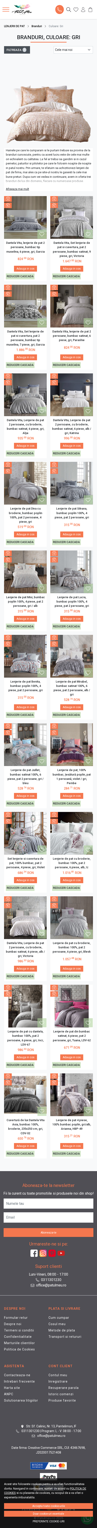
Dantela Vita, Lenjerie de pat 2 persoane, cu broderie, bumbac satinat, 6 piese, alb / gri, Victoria (25, 949)
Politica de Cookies (19, 1349)
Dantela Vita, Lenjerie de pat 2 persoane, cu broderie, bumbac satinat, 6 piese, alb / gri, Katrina (71, 426)
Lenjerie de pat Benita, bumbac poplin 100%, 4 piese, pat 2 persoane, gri (25, 686)
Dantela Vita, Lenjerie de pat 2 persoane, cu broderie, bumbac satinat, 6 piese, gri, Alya (25, 426)
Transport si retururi (64, 1336)
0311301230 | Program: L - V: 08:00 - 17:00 (51, 1431)
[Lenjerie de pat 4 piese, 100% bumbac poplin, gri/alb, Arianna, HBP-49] (71, 1094)
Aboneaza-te (48, 1232)
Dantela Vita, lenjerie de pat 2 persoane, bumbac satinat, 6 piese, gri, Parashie (71, 336)
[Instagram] (43, 1253)
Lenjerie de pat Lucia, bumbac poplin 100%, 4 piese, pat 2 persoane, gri (72, 601)
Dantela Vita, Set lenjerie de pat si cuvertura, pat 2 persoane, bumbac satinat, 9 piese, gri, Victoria (72, 249)
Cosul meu (57, 1324)
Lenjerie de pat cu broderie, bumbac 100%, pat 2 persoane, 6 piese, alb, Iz (71, 863)
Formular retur (16, 1317)
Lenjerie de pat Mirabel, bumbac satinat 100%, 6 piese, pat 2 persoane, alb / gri (71, 688)
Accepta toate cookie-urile (48, 1506)
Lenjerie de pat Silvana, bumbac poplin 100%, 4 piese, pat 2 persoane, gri (72, 513)
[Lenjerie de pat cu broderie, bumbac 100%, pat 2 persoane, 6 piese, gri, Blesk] (71, 917)
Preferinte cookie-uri (49, 1521)
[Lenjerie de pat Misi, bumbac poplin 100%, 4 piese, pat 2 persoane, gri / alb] (25, 571)
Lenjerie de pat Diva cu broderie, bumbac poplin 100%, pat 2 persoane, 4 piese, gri (25, 515)
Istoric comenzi (61, 1394)
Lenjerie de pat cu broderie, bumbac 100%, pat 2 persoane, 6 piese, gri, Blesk (72, 947)
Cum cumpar (58, 1317)
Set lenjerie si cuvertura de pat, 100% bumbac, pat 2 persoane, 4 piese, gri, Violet (25, 863)
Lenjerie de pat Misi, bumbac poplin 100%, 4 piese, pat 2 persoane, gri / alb (25, 601)
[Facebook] (34, 1253)
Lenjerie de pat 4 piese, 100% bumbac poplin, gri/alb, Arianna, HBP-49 (71, 1124)
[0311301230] (59, 9)
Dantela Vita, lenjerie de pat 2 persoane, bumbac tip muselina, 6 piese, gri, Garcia (25, 247)
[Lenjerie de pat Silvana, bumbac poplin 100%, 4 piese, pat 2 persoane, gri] (71, 483)
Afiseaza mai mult (17, 189)
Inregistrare (58, 1381)
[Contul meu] (83, 9)
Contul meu (57, 1375)
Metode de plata (61, 1330)
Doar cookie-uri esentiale (48, 1513)
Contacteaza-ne (17, 1375)
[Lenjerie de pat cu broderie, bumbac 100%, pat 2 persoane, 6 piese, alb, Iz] (71, 833)
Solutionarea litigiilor (21, 1400)
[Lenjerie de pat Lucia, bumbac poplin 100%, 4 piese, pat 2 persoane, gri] (71, 571)
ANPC (8, 1394)
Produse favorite (62, 1400)
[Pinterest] (53, 1253)
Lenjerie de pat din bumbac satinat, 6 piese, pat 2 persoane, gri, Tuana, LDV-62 (72, 1036)
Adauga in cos (25, 268)
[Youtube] (62, 1253)
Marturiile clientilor (19, 1343)
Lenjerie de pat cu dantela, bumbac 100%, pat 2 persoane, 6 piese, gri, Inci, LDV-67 (25, 1038)
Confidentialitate (18, 1336)
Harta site (12, 1388)
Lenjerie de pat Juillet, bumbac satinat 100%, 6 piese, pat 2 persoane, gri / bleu (25, 776)
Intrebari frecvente (19, 1381)
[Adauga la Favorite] (41, 234)
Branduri (37, 26)
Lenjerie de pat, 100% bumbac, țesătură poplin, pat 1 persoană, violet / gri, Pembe (72, 776)
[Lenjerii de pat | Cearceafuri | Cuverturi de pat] (23, 9)
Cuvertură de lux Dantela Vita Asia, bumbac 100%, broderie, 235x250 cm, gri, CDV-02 (25, 1126)
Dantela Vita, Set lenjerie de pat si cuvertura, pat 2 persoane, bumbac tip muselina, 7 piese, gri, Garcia (25, 338)
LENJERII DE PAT (14, 26)
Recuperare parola (63, 1388)
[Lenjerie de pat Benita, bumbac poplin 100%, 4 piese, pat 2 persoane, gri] (25, 656)
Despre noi (12, 1324)
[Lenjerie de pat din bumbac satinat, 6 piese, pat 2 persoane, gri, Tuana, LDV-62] (71, 1006)
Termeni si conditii (19, 1330)
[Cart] (90, 9)
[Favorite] (76, 9)
